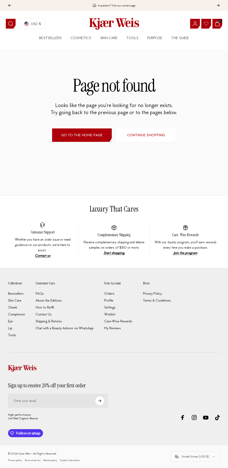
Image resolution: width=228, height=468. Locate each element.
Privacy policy (15, 460)
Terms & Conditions (157, 300)
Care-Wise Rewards (185, 234)
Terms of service (33, 460)
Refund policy (50, 460)
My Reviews (112, 328)
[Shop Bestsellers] (114, 240)
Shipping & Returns (49, 321)
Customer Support (43, 232)
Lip (10, 328)
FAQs (40, 293)
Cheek (12, 307)
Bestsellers (16, 293)
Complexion (16, 314)
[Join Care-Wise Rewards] (185, 240)
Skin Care (14, 300)
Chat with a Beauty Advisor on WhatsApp (65, 328)
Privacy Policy (152, 293)
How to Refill (45, 307)
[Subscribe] (99, 400)
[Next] (218, 5)
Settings (110, 307)
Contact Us (44, 314)
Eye (10, 321)
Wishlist (109, 314)
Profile (108, 300)
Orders (109, 293)
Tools (12, 335)
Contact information (70, 460)
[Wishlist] (206, 24)
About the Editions (49, 300)
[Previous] (10, 5)
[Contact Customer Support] (43, 240)
